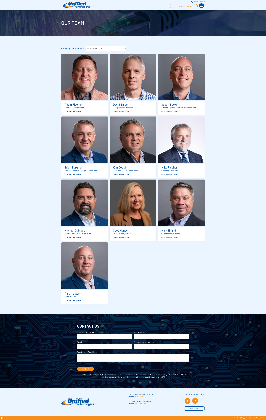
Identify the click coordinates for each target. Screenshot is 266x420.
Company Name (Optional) (144, 342)
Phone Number (140, 332)
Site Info (237, 418)
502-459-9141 (140, 396)
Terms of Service (124, 375)
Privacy (252, 418)
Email (79, 342)
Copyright (244, 418)
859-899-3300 (140, 404)
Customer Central (183, 6)
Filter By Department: (73, 48)
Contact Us (194, 408)
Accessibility (260, 418)
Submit (85, 369)
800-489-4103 (199, 1)
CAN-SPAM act (180, 375)
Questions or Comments (87, 352)
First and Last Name (85, 332)
